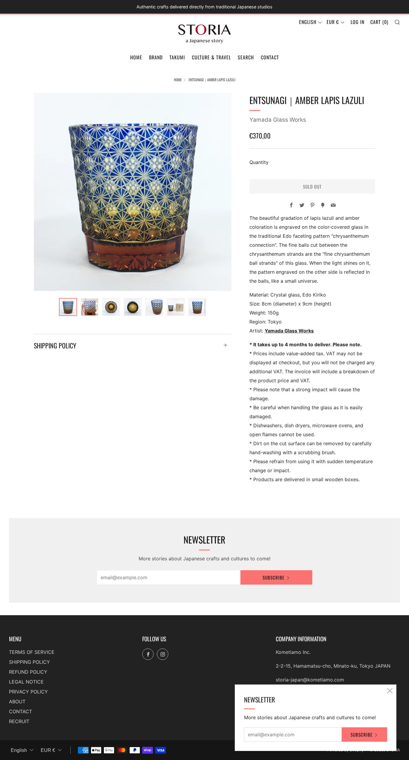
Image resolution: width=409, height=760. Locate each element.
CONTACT (270, 57)
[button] (68, 307)
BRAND (156, 57)
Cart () (379, 21)
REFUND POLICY (28, 672)
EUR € (333, 21)
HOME (136, 57)
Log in (357, 21)
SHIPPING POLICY (29, 662)
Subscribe (273, 577)
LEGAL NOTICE (26, 682)
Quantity (259, 162)
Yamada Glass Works (277, 119)
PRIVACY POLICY (28, 692)
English (307, 21)
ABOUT (17, 702)
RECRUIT (19, 721)
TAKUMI (177, 57)
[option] (132, 192)
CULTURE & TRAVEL (211, 57)
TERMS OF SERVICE (31, 652)
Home (178, 79)
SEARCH (246, 57)
